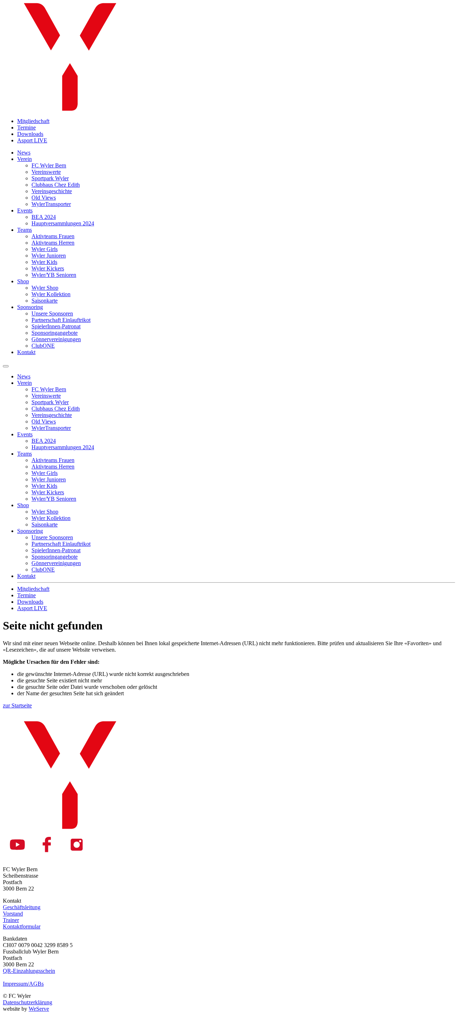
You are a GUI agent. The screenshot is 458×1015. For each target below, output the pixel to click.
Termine (26, 127)
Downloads (30, 134)
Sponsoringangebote (54, 333)
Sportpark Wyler (50, 178)
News (23, 152)
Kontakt (26, 352)
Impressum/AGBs (23, 984)
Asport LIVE (32, 140)
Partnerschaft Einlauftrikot (61, 320)
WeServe (39, 1009)
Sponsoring (30, 307)
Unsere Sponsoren (52, 313)
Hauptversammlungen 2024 (62, 223)
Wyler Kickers (47, 268)
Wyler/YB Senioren (53, 275)
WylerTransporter (51, 204)
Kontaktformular (21, 926)
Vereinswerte (46, 172)
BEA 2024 (43, 217)
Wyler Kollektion (50, 294)
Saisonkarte (44, 301)
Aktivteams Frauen (52, 236)
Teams (24, 230)
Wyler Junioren (48, 255)
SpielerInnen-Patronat (56, 326)
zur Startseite (17, 705)
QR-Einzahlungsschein (29, 971)
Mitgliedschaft (33, 121)
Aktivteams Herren (52, 243)
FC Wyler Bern (48, 165)
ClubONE (43, 346)
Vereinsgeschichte (51, 191)
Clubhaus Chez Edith (55, 185)
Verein (24, 159)
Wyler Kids (44, 262)
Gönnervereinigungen (56, 339)
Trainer (11, 920)
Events (25, 210)
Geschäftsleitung (21, 907)
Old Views (43, 198)
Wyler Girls (44, 249)
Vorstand (13, 914)
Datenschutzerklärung (27, 1002)
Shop (23, 281)
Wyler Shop (44, 288)
